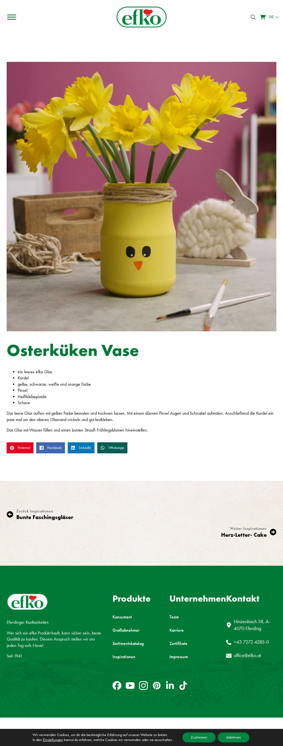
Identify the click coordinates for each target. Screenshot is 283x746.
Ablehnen (233, 737)
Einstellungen (53, 739)
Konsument (122, 617)
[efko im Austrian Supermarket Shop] (263, 17)
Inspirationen (123, 657)
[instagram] (143, 685)
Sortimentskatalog (128, 643)
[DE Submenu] (276, 17)
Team (174, 617)
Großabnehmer (126, 630)
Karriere (176, 630)
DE (271, 17)
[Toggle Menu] (11, 17)
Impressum (178, 657)
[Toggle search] (253, 17)
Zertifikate (178, 643)
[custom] (116, 685)
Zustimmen (199, 737)
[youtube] (130, 685)
